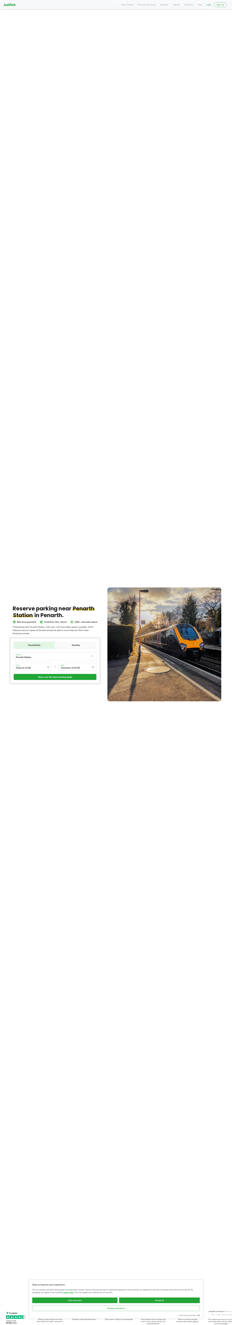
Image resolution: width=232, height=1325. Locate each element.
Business (164, 4)
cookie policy (68, 1292)
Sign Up (220, 4)
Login (208, 4)
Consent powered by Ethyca (188, 1315)
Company (188, 4)
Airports (176, 4)
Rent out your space (147, 4)
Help (200, 4)
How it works (127, 4)
